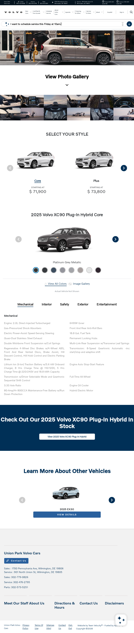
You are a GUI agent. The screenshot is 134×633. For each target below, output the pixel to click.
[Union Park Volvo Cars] (13, 12)
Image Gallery (81, 283)
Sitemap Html (50, 627)
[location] (52, 2)
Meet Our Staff (16, 603)
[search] (131, 12)
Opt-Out (70, 627)
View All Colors (57, 283)
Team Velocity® (95, 625)
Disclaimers (114, 603)
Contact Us (18, 560)
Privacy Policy (26, 627)
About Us (36, 603)
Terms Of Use (39, 627)
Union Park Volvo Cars (12, 627)
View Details (67, 514)
